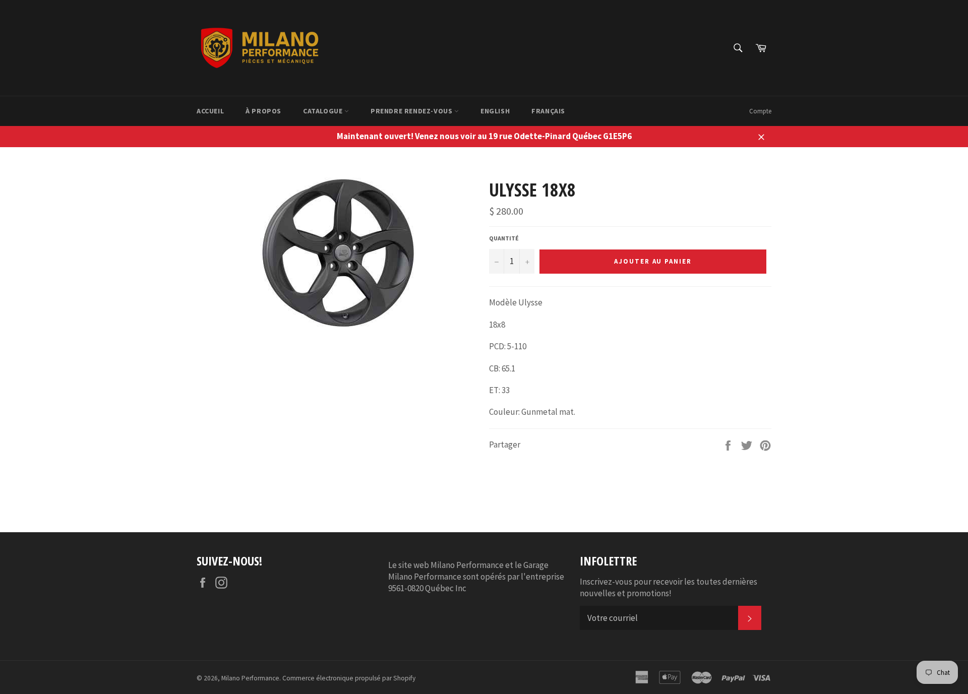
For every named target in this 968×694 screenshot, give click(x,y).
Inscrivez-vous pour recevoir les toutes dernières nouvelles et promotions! (668, 587)
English (495, 110)
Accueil (210, 110)
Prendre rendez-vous (412, 110)
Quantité (504, 238)
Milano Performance (250, 678)
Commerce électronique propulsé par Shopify (348, 678)
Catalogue (323, 110)
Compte (760, 111)
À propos (263, 110)
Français (548, 110)
